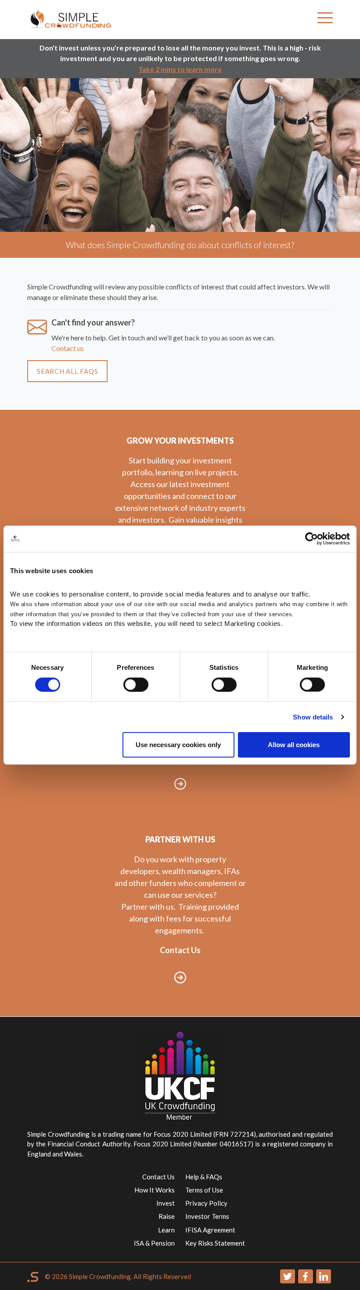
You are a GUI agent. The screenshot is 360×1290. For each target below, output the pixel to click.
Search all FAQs (67, 371)
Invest (165, 1203)
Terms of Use (204, 1190)
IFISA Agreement (210, 1230)
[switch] (135, 684)
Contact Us (158, 1177)
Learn (166, 1230)
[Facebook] (305, 1276)
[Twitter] (287, 1276)
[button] (325, 19)
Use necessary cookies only (178, 744)
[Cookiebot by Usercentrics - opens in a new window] (311, 538)
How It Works (154, 1190)
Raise (166, 1216)
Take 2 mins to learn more (180, 69)
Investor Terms (207, 1216)
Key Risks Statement (215, 1243)
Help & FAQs (203, 1177)
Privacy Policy (206, 1203)
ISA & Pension (154, 1243)
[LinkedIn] (323, 1276)
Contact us (67, 348)
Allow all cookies (294, 744)
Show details (313, 716)
